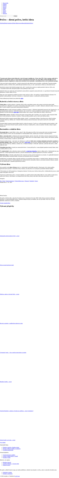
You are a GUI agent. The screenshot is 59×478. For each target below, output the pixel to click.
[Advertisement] (29, 35)
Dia (1, 23)
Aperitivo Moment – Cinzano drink (11, 463)
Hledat (15, 16)
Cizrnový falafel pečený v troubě (10, 456)
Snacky (4, 10)
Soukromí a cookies (7, 472)
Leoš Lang (17, 476)
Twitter (1, 203)
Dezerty (4, 7)
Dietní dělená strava (17, 23)
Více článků (2, 442)
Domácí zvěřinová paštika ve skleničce (12, 448)
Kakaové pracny (6, 465)
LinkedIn (5, 203)
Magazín (5, 13)
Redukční (28, 23)
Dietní (3, 23)
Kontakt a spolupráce (8, 473)
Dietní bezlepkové (8, 23)
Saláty (4, 9)
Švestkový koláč (6, 457)
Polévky (5, 5)
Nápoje (4, 8)
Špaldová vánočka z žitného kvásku (11, 447)
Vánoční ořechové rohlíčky (9, 455)
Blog (9, 203)
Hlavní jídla (5, 3)
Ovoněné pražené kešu (8, 450)
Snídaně (5, 4)
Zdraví (4, 12)
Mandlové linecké (7, 462)
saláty (22, 98)
